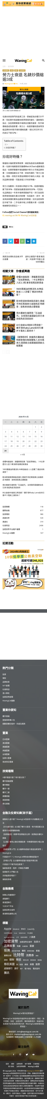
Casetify (30, 929)
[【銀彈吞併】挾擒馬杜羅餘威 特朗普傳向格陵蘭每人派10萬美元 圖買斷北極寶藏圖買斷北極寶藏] (9, 340)
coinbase (8, 933)
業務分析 (8, 955)
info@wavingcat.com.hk (27, 1032)
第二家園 (19, 964)
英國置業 (6, 750)
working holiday (9, 937)
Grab (15, 933)
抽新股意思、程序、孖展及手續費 (16, 868)
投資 (11, 70)
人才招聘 (37, 1037)
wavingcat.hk (11, 215)
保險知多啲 (7, 879)
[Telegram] (33, 241)
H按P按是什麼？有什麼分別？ (14, 777)
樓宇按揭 (6, 716)
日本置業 (6, 739)
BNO (23, 929)
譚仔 (16, 968)
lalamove (22, 933)
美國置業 (6, 747)
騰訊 (6, 972)
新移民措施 (30, 951)
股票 (38, 964)
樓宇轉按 (6, 785)
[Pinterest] (16, 241)
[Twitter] (10, 241)
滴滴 (37, 956)
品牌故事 (6, 682)
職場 (4, 283)
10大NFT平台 (8, 906)
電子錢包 (28, 968)
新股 (38, 950)
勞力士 (11, 227)
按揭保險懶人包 (9, 720)
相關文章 (8, 271)
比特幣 (18, 955)
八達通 (32, 937)
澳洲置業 (6, 743)
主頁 (4, 66)
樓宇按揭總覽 (8, 781)
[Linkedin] (28, 241)
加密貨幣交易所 (9, 910)
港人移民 (6, 693)
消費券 (30, 955)
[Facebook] (5, 241)
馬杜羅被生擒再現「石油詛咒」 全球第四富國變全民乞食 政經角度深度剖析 (30, 316)
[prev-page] (4, 352)
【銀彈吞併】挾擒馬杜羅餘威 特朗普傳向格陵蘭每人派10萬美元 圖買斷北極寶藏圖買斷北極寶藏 (30, 341)
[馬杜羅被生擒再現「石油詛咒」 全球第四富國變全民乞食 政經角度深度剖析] (9, 316)
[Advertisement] (23, 32)
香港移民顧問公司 (10, 913)
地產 (19, 946)
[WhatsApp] (22, 241)
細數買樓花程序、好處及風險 (14, 723)
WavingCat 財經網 (33, 1071)
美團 (32, 964)
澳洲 (6, 960)
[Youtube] (33, 1054)
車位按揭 (6, 803)
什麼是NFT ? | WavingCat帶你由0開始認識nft (21, 857)
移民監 (40, 960)
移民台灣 (26, 960)
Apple (7, 928)
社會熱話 (22, 70)
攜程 (24, 950)
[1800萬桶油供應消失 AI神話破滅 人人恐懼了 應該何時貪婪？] (9, 292)
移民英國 (9, 964)
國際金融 (5, 295)
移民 (18, 959)
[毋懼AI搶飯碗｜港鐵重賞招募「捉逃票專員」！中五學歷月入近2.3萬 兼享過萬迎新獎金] (9, 280)
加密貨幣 (11, 941)
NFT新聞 (6, 685)
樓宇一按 (6, 788)
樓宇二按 (6, 792)
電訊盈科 (36, 968)
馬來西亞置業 (8, 762)
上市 (17, 937)
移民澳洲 (33, 960)
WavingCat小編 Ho (11, 84)
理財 (16, 70)
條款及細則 (19, 1037)
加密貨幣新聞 (8, 697)
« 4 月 (22, 454)
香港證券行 (7, 902)
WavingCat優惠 (9, 700)
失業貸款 (25, 946)
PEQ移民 (30, 933)
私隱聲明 (9, 1037)
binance (16, 929)
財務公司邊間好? (9, 895)
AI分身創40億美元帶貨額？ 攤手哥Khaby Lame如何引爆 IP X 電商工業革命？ (29, 328)
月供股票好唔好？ (10, 875)
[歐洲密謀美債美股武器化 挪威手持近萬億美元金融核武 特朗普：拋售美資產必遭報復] (9, 304)
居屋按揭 (6, 800)
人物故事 (5, 331)
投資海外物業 (16, 951)
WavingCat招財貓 (28, 215)
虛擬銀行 (6, 898)
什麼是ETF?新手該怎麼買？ (13, 864)
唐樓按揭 (6, 796)
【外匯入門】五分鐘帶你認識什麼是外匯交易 (20, 860)
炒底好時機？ (11, 148)
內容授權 (28, 1037)
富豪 (32, 946)
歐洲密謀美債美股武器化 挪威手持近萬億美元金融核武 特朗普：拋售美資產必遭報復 (30, 304)
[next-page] (8, 352)
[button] (4, 60)
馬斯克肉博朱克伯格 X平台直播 (13, 257)
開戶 (21, 969)
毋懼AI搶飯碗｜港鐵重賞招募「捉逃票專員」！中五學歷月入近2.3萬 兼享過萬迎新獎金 (30, 280)
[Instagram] (20, 1054)
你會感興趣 (23, 271)
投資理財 (11, 66)
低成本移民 (24, 937)
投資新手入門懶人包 (10, 872)
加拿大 (37, 941)
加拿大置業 (7, 758)
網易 (26, 964)
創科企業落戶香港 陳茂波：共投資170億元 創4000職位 (34, 259)
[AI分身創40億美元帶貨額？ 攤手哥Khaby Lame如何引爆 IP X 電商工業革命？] (9, 328)
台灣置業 (6, 754)
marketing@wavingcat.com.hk (27, 1034)
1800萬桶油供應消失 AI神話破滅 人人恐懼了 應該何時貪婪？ (29, 292)
